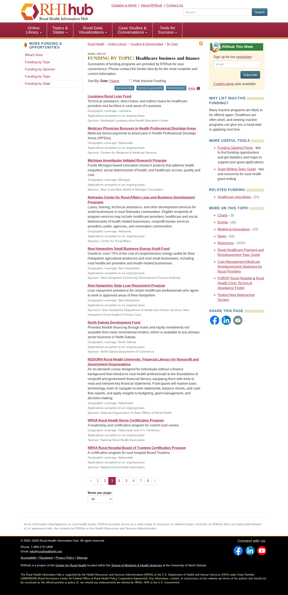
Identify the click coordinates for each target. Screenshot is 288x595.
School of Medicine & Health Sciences (136, 565)
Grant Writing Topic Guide (237, 169)
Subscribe (250, 75)
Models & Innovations (234, 229)
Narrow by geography (150, 88)
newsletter (244, 57)
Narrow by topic (176, 88)
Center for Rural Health (70, 565)
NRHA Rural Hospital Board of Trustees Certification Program (137, 448)
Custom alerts (223, 84)
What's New (34, 55)
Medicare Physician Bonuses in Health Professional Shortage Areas (142, 128)
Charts (222, 215)
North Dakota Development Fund (114, 322)
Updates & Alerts (124, 5)
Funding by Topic (38, 76)
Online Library (33, 30)
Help (192, 88)
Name (114, 81)
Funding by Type (37, 62)
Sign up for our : (232, 57)
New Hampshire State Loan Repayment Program (126, 285)
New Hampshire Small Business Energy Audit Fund (129, 248)
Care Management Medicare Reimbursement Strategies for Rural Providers (240, 266)
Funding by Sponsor (40, 69)
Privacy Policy (65, 557)
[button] (214, 320)
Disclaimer (46, 557)
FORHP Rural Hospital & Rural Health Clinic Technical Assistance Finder (241, 283)
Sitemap (82, 557)
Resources (226, 243)
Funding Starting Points (235, 148)
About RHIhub (151, 5)
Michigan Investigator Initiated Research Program (127, 160)
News (222, 236)
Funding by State (37, 83)
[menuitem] (34, 30)
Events (223, 222)
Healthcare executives (234, 197)
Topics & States (60, 30)
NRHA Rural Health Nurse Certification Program (126, 420)
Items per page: (100, 493)
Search (260, 12)
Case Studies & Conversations (132, 30)
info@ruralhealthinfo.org (46, 551)
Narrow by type (124, 88)
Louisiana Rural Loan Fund (109, 96)
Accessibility (29, 557)
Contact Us (174, 5)
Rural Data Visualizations (92, 30)
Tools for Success (166, 30)
